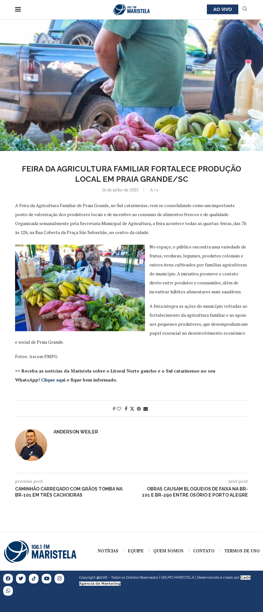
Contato (204, 551)
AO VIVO (222, 9)
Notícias (108, 551)
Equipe (136, 551)
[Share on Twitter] (132, 409)
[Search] (245, 9)
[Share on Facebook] (126, 409)
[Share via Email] (145, 409)
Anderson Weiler (76, 431)
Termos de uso (242, 551)
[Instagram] (59, 578)
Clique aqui (53, 380)
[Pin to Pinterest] (139, 409)
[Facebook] (8, 578)
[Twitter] (21, 578)
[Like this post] (119, 409)
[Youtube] (46, 578)
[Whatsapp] (8, 591)
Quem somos (168, 551)
